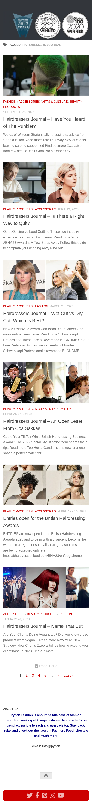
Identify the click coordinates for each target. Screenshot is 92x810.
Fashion (9, 101)
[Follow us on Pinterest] (45, 795)
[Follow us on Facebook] (37, 795)
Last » (68, 675)
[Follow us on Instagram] (53, 795)
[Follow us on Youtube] (60, 795)
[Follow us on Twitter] (30, 795)
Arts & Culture (55, 101)
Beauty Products (18, 209)
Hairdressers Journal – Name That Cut (43, 626)
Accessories (29, 101)
